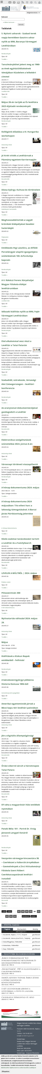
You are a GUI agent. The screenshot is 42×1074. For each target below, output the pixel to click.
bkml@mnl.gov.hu (27, 1036)
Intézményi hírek (6, 145)
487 (19, 911)
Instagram (18, 2)
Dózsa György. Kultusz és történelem (20, 189)
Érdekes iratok (5, 582)
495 (15, 916)
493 (7, 916)
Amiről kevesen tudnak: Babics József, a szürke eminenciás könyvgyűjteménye (20, 980)
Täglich (7, 929)
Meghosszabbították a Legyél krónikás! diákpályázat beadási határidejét (17, 224)
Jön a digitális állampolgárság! (17, 735)
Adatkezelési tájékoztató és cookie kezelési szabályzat (18, 1067)
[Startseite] (11, 8)
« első (4, 911)
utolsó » (33, 916)
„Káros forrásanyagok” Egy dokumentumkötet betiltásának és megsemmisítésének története (18, 960)
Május (4, 642)
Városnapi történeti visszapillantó (19, 464)
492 (39, 911)
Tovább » (4, 59)
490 (30, 911)
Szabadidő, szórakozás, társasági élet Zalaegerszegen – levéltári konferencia (18, 384)
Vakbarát (27, 2)
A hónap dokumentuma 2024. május (20, 487)
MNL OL (12, 965)
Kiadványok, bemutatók (8, 209)
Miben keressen (9, 22)
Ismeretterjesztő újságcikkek (10, 693)
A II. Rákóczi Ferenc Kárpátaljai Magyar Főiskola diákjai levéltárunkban (17, 284)
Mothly (35, 929)
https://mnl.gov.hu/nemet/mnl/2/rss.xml (23, 2)
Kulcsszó (4, 17)
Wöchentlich (21, 929)
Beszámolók (5, 179)
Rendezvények (6, 54)
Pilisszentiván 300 (10, 593)
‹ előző (9, 911)
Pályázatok (4, 237)
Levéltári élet (5, 91)
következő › (26, 916)
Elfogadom (5, 1071)
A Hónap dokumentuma (9, 528)
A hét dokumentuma (7, 608)
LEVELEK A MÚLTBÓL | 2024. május (19, 573)
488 (23, 911)
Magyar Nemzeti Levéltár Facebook (14, 2)
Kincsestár (4, 900)
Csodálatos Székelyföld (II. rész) (17, 997)
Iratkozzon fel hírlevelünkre (10, 2)
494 (11, 916)
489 (27, 911)
